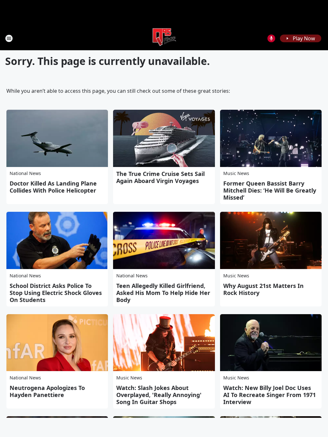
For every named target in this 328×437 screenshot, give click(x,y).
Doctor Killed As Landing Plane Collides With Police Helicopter (53, 187)
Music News (236, 173)
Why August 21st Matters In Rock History (263, 289)
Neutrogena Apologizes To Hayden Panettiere (47, 391)
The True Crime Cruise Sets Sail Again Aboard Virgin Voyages (160, 177)
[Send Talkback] (271, 38)
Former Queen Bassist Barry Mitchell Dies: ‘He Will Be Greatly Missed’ (269, 190)
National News (25, 173)
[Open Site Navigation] (9, 38)
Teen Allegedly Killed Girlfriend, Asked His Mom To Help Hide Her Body (163, 292)
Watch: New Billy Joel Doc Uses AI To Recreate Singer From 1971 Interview (269, 394)
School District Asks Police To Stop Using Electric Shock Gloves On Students (56, 292)
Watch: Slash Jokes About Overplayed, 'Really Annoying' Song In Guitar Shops (158, 394)
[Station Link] (164, 38)
